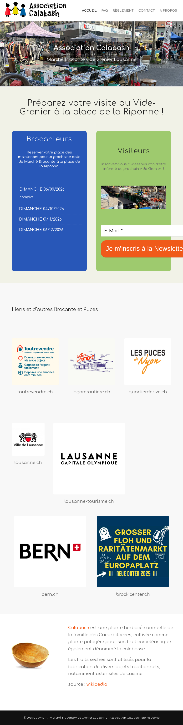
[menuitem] (89, 10)
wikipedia (96, 684)
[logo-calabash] (36, 10)
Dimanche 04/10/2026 (41, 209)
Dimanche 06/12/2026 (41, 230)
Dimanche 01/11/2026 (40, 219)
